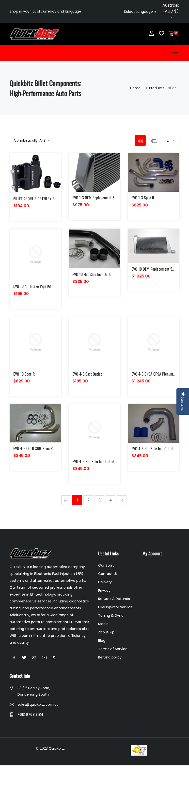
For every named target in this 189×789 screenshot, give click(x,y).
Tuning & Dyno (111, 615)
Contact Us (108, 573)
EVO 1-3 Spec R (142, 198)
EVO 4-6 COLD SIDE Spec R (33, 448)
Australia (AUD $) (170, 8)
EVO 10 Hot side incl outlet (92, 274)
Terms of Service (112, 648)
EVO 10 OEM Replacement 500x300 (157, 269)
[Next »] (121, 500)
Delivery (105, 582)
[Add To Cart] (25, 179)
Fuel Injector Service (115, 607)
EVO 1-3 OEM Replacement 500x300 (99, 198)
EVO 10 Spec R (24, 374)
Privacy (104, 590)
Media (103, 623)
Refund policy (110, 657)
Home (135, 88)
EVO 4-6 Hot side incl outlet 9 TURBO (100, 461)
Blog (101, 640)
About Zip (106, 632)
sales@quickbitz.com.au (37, 704)
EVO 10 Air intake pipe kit (32, 286)
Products (156, 88)
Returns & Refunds (114, 598)
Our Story (106, 565)
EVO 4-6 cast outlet (87, 374)
